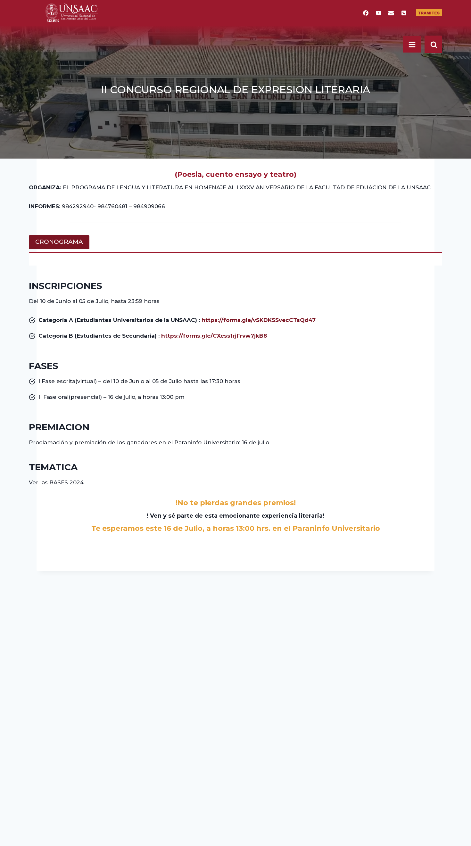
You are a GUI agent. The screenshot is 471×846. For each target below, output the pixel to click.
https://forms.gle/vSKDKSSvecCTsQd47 (259, 320)
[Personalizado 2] (403, 12)
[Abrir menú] (412, 44)
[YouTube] (378, 12)
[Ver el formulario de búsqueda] (433, 44)
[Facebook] (365, 12)
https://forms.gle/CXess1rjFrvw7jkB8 (214, 336)
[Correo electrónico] (391, 12)
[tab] (59, 242)
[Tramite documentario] (429, 12)
